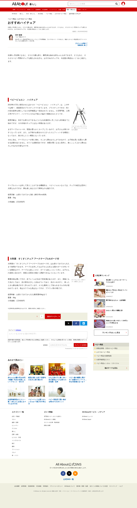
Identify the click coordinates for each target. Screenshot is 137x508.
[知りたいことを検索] (116, 4)
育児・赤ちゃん (71, 9)
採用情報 (23, 486)
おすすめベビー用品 (60, 13)
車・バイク (15, 455)
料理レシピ (30, 9)
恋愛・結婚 (15, 434)
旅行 (13, 443)
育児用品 (40, 13)
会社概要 (16, 486)
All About (14, 13)
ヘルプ (121, 486)
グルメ (14, 452)
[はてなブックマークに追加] (83, 323)
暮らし (33, 4)
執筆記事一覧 (81, 45)
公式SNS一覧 (68, 479)
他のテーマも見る (111, 368)
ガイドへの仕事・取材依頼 (51, 422)
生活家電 (44, 9)
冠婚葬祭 (38, 9)
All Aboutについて (69, 486)
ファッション (16, 449)
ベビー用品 (49, 13)
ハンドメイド (53, 9)
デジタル (14, 428)
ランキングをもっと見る (111, 332)
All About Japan (86, 419)
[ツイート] (68, 323)
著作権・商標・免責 (82, 486)
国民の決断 (47, 425)
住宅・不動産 (16, 416)
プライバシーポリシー (56, 486)
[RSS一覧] (75, 473)
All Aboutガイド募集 (50, 419)
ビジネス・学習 (16, 437)
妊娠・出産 (62, 9)
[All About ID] (123, 4)
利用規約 (45, 486)
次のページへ (52, 316)
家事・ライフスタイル (19, 9)
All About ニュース (87, 416)
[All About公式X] (69, 473)
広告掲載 (38, 486)
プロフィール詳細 (80, 43)
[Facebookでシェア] (76, 323)
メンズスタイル (16, 440)
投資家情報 (31, 486)
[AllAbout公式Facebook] (63, 473)
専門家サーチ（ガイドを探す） (53, 416)
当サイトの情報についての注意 (99, 486)
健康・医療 (15, 422)
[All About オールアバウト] (20, 4)
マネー (14, 419)
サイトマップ (113, 486)
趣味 (13, 446)
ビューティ (15, 425)
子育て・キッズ (81, 9)
